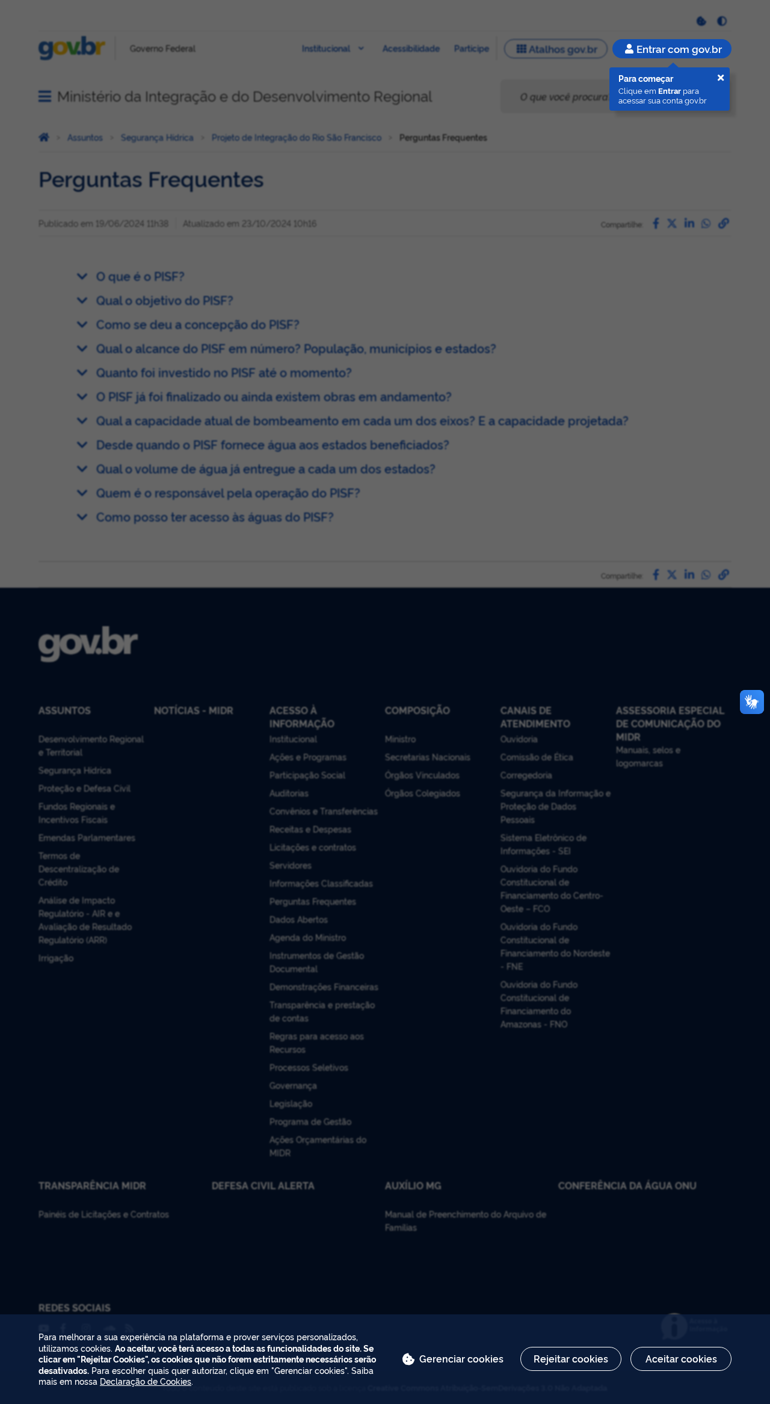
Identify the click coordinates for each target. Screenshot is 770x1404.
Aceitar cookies (681, 1358)
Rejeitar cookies (571, 1358)
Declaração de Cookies (145, 1381)
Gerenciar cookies (461, 1358)
